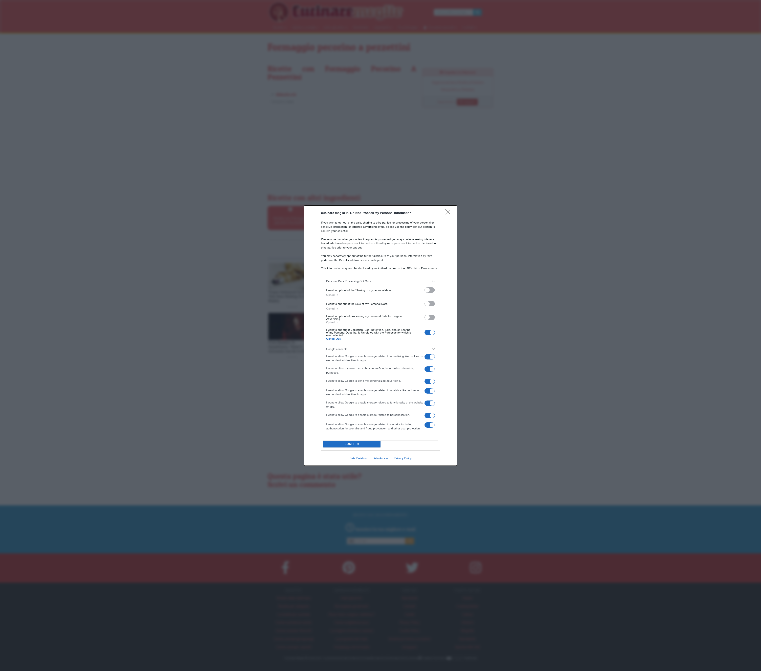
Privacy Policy (403, 458)
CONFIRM (352, 444)
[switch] (429, 290)
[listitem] (380, 281)
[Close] (449, 213)
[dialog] (380, 336)
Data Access (380, 458)
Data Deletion (358, 458)
